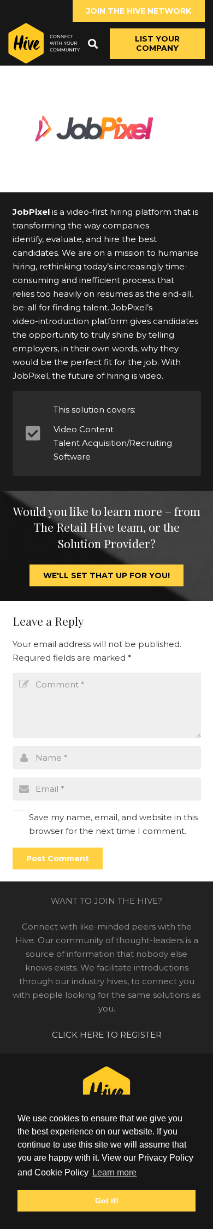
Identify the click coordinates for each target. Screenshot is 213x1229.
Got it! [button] (107, 1200)
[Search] (93, 44)
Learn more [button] (114, 1172)
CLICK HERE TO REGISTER (107, 1035)
